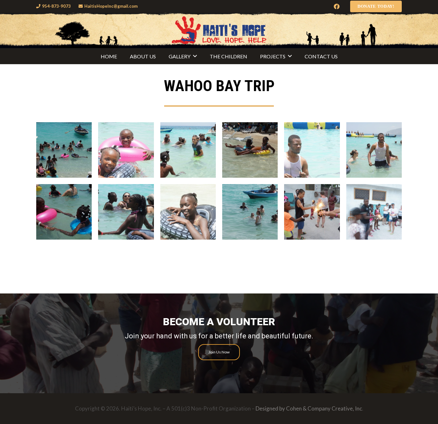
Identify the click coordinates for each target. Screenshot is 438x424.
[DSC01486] (374, 150)
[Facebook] (336, 6)
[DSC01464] (188, 150)
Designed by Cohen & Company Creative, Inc (309, 408)
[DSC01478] (312, 150)
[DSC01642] (312, 212)
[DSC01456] (64, 150)
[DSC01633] (250, 212)
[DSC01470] (250, 150)
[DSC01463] (126, 150)
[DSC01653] (374, 212)
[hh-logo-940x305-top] (219, 30)
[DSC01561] (126, 212)
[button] (195, 56)
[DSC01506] (64, 212)
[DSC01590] (188, 212)
